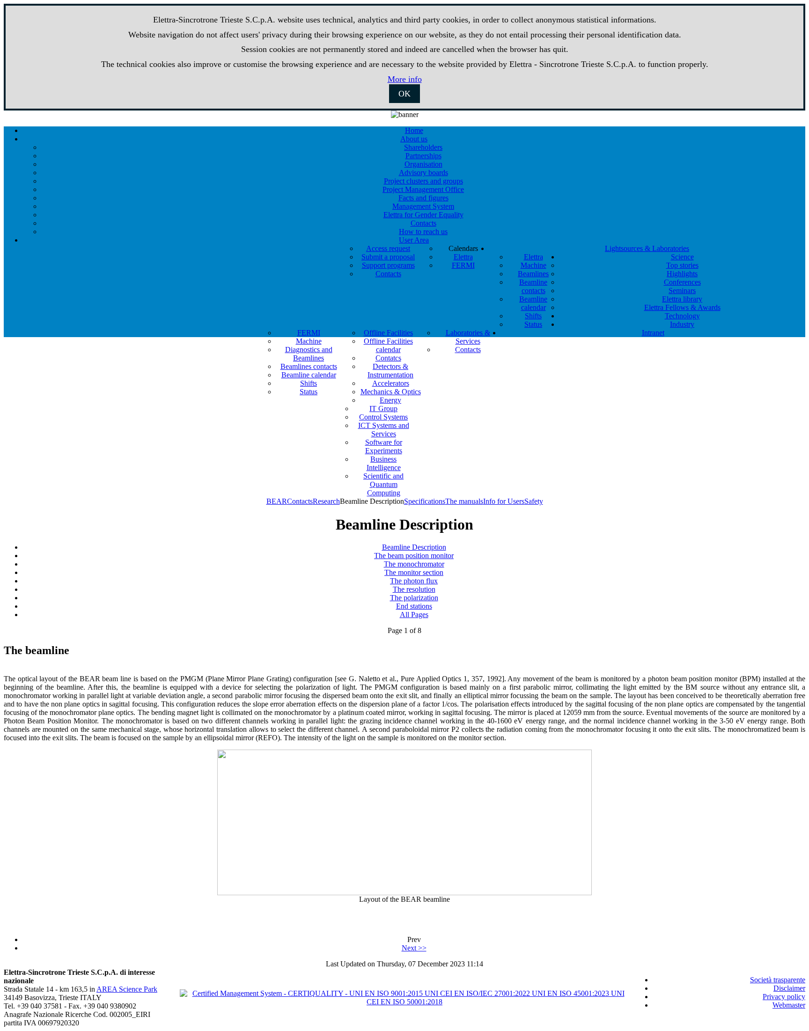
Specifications (424, 501)
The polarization (414, 598)
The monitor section (413, 572)
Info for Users (503, 501)
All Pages (414, 615)
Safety (533, 501)
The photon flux (414, 581)
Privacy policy (784, 997)
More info (405, 79)
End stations (414, 606)
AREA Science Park (126, 989)
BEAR (276, 501)
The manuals (464, 501)
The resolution (414, 589)
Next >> (414, 948)
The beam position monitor (414, 556)
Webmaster (788, 1005)
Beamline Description (414, 547)
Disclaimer (789, 988)
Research (326, 501)
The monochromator (414, 564)
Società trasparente (777, 980)
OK (404, 93)
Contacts (300, 501)
